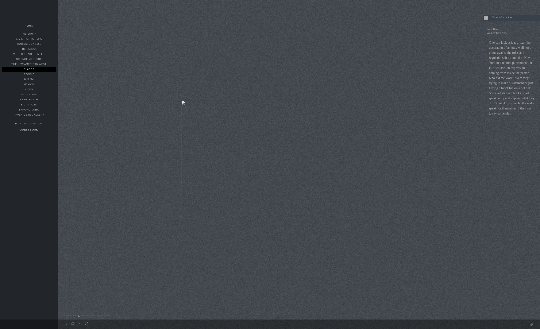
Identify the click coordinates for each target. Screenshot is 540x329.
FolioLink (85, 315)
